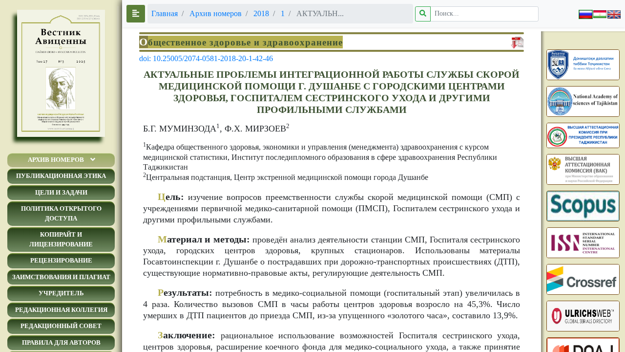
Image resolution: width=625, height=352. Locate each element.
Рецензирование (61, 260)
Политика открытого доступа (61, 213)
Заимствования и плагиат (61, 277)
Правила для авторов (61, 342)
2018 (261, 13)
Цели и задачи (61, 192)
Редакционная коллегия (61, 309)
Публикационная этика (61, 175)
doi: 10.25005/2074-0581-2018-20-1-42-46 (206, 58)
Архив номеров (56, 159)
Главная (164, 13)
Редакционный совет (61, 326)
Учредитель (61, 293)
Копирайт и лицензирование (61, 239)
